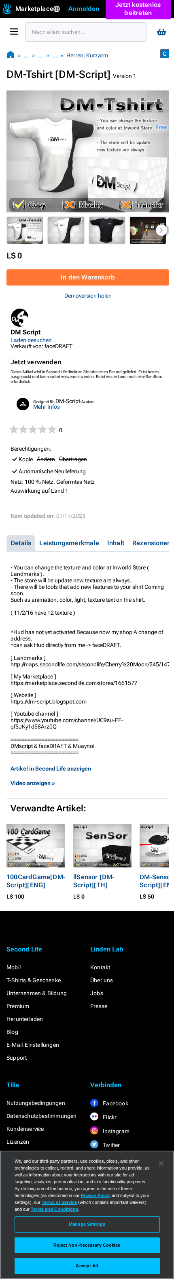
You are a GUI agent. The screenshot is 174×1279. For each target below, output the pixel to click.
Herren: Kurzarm (87, 55)
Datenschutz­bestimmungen (41, 1116)
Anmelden (84, 9)
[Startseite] (10, 55)
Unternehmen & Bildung (36, 993)
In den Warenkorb (88, 277)
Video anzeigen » (33, 783)
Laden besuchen (31, 340)
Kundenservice (25, 1129)
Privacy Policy (95, 1195)
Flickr (109, 1117)
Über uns (101, 980)
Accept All (87, 1265)
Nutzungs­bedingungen (35, 1103)
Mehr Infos (46, 406)
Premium (17, 1006)
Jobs (96, 993)
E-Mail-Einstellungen (32, 1045)
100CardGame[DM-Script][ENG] (35, 881)
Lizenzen (18, 1141)
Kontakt (100, 967)
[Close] (161, 1163)
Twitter (111, 1145)
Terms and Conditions (54, 1209)
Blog (12, 1032)
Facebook (115, 1103)
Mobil (13, 967)
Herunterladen (24, 1019)
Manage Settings (87, 1224)
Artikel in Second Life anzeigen (51, 768)
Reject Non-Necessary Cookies (86, 1245)
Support (16, 1057)
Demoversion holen (88, 295)
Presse (98, 1006)
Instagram (115, 1131)
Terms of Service (59, 1202)
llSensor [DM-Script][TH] (94, 881)
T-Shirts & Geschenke (33, 980)
